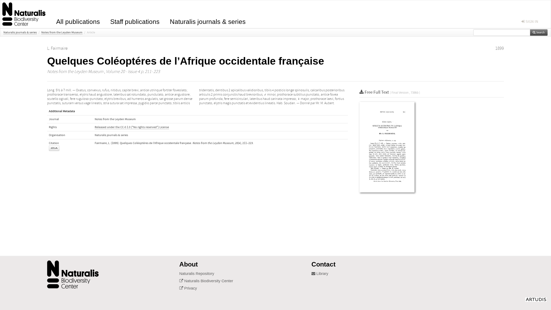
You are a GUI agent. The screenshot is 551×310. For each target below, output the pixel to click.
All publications (78, 21)
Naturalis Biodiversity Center (208, 281)
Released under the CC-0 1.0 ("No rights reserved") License (132, 127)
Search (540, 32)
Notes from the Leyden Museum (61, 32)
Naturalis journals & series (208, 21)
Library (321, 273)
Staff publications (134, 21)
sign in (531, 21)
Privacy (190, 288)
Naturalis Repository (196, 273)
